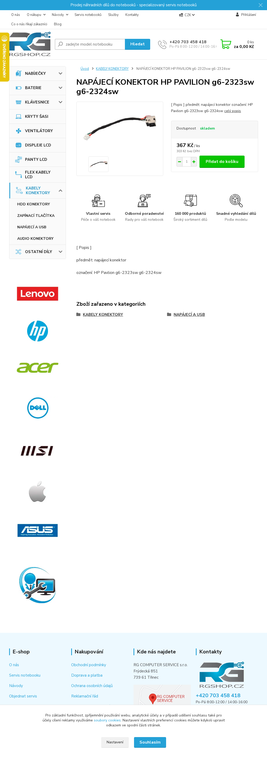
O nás (15, 15)
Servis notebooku (24, 675)
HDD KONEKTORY (33, 204)
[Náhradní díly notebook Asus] (37, 530)
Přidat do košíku (222, 161)
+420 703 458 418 (188, 42)
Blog (58, 24)
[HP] (37, 331)
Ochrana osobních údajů (92, 685)
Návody (58, 15)
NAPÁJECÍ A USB (31, 227)
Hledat (137, 44)
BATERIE (33, 87)
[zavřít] (260, 5)
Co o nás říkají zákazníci (29, 24)
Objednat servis (23, 696)
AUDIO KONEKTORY (35, 238)
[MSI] (37, 451)
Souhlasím (150, 742)
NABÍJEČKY (35, 73)
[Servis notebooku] (37, 585)
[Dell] (37, 407)
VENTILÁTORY (39, 130)
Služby (113, 15)
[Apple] (37, 491)
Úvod (85, 68)
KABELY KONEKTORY (38, 190)
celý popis (232, 110)
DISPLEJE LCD (38, 145)
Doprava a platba (86, 675)
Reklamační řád (84, 696)
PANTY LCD (36, 159)
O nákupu (34, 15)
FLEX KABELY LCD (38, 175)
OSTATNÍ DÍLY (38, 251)
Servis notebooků (88, 15)
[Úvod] (30, 44)
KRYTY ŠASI (36, 116)
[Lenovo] (37, 293)
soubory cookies (107, 720)
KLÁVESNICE (37, 102)
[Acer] (37, 368)
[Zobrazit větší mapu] (162, 697)
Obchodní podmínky (88, 664)
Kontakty (132, 15)
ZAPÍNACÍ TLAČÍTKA (35, 215)
